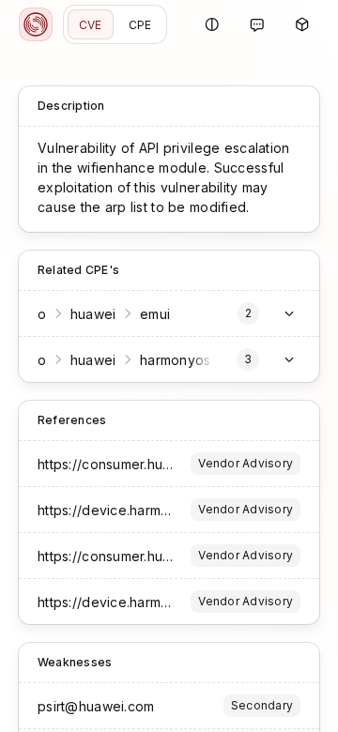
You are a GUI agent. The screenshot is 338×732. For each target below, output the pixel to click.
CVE (90, 25)
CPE (140, 25)
